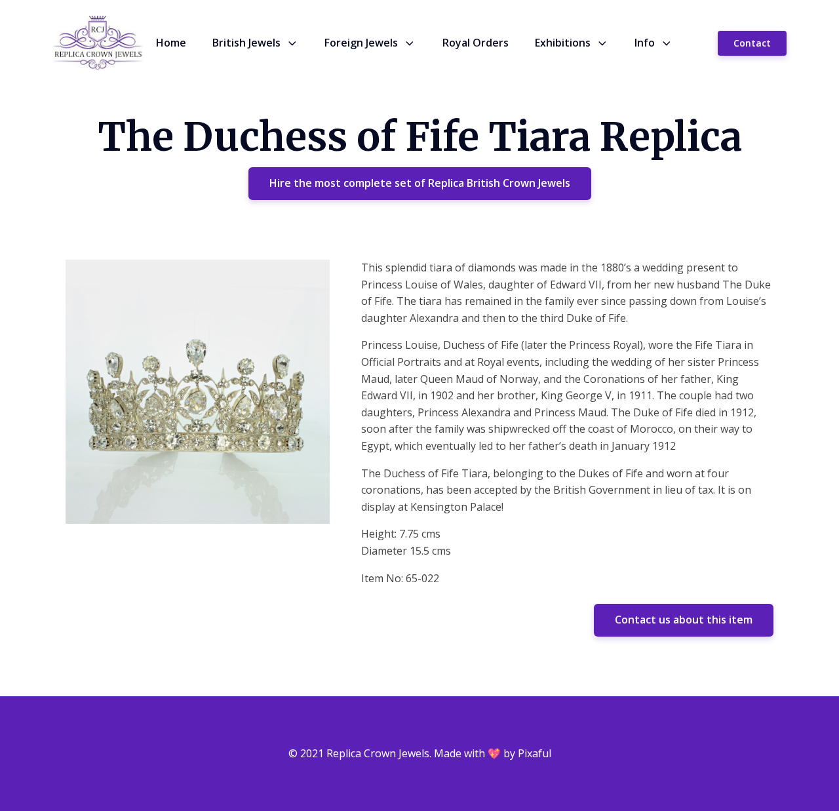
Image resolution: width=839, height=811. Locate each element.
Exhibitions (563, 42)
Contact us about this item (683, 619)
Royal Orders (475, 42)
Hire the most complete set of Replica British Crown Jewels (419, 183)
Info (644, 42)
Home (171, 42)
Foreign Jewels (361, 42)
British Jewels (246, 42)
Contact (752, 43)
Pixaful (534, 753)
